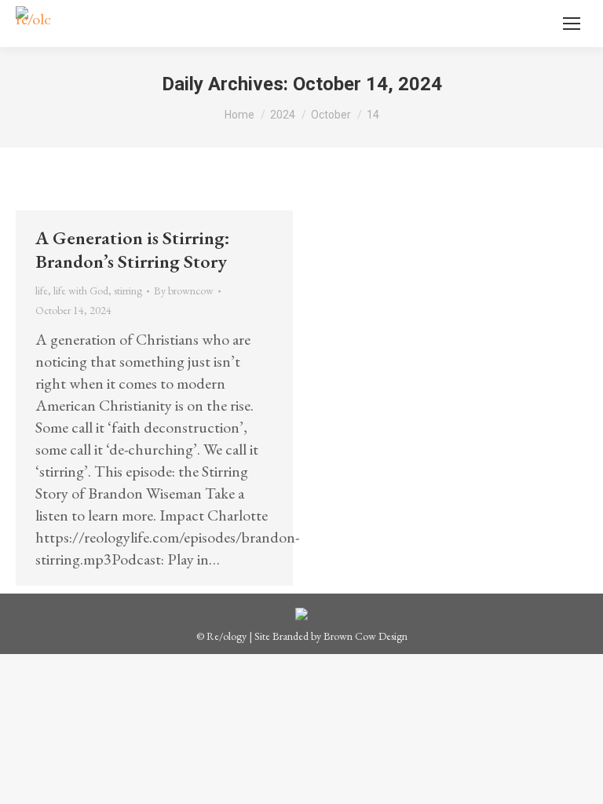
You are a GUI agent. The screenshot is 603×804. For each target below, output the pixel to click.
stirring (128, 290)
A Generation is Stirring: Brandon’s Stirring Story (132, 249)
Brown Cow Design (365, 636)
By (184, 290)
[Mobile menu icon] (571, 23)
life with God (80, 290)
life (41, 290)
